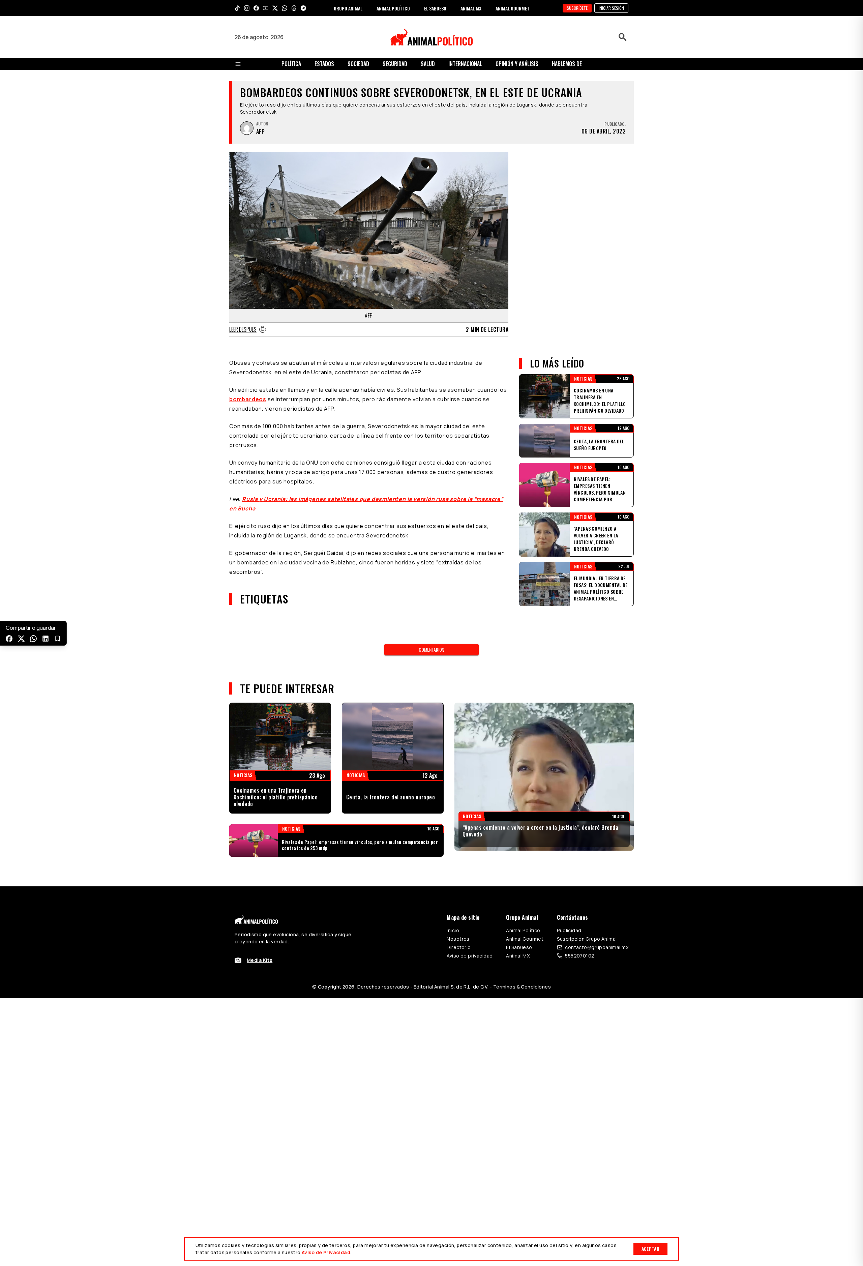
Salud (428, 64)
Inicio (453, 930)
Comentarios (431, 649)
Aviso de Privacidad (326, 1252)
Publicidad (569, 930)
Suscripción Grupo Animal (587, 939)
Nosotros (458, 939)
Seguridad (395, 64)
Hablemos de (567, 64)
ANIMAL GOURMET (513, 8)
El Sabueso (519, 947)
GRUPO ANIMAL (348, 8)
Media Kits (259, 960)
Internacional (465, 64)
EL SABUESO (435, 8)
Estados (324, 64)
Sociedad (358, 64)
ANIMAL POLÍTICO (393, 8)
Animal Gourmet (524, 939)
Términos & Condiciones (522, 986)
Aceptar (650, 1248)
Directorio (459, 947)
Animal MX (518, 955)
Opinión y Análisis (517, 64)
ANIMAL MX (470, 8)
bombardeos (247, 399)
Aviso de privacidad (470, 955)
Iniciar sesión (611, 8)
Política (291, 64)
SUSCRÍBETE (577, 8)
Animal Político (523, 930)
